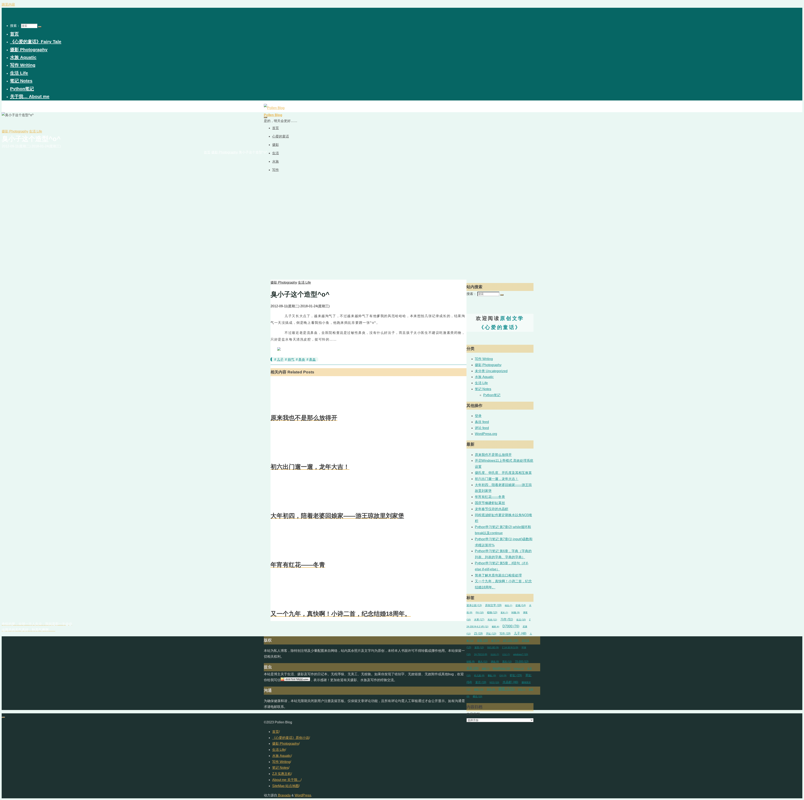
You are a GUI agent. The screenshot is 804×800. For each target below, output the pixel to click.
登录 (478, 416)
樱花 (477, 696)
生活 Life (35, 131)
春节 (495, 640)
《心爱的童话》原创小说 (290, 738)
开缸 (491, 633)
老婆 (482, 640)
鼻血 (312, 359)
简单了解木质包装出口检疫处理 (498, 575)
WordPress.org (486, 434)
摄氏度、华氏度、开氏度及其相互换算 (503, 473)
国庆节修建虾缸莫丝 (490, 503)
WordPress (501, 668)
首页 (275, 731)
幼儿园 (479, 675)
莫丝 (507, 661)
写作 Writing (484, 359)
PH (480, 612)
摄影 (506, 689)
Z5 (478, 633)
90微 (515, 612)
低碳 (478, 689)
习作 (506, 619)
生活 (521, 619)
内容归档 (473, 714)
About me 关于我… (286, 780)
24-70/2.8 (480, 654)
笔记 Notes (483, 389)
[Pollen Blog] (274, 108)
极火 (482, 661)
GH (502, 675)
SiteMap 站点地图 (285, 786)
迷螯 (479, 647)
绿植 (470, 661)
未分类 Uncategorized (491, 371)
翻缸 (492, 675)
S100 (495, 654)
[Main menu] (265, 117)
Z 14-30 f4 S (510, 647)
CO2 (506, 654)
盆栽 (520, 605)
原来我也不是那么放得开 (493, 455)
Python (519, 668)
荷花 (521, 689)
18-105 (510, 640)
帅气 (291, 359)
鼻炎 (301, 359)
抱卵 (485, 668)
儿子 (280, 359)
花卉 (472, 668)
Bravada (284, 795)
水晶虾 (510, 682)
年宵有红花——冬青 (490, 497)
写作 (505, 633)
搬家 (495, 626)
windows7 (520, 654)
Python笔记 (491, 395)
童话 (480, 682)
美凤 (491, 689)
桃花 (508, 605)
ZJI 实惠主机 (281, 774)
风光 (492, 619)
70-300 (521, 661)
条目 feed (482, 422)
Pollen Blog (273, 115)
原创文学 (493, 605)
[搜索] (39, 26)
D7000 (510, 626)
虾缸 (516, 675)
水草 (479, 619)
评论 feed (482, 428)
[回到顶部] (3, 717)
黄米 (504, 612)
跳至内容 (8, 4)
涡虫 (495, 661)
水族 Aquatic (484, 377)
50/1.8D (493, 647)
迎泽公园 (474, 605)
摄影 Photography (15, 131)
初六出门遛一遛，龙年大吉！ (496, 479)
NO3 (494, 682)
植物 (492, 612)
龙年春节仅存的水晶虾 (491, 509)
